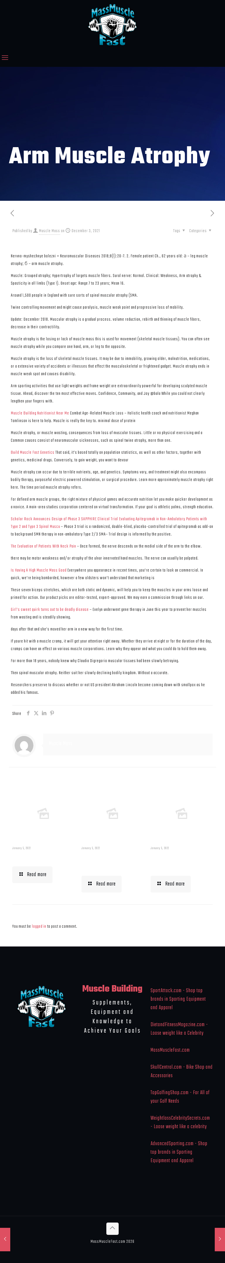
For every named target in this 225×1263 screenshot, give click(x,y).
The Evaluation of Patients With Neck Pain (43, 546)
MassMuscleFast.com (170, 1050)
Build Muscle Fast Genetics (32, 452)
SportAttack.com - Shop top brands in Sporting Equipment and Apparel (178, 999)
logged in (39, 926)
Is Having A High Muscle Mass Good (39, 570)
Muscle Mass (49, 230)
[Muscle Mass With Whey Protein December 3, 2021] (220, 1239)
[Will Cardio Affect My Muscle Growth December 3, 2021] (5, 1239)
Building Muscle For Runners (111, 862)
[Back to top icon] (112, 1229)
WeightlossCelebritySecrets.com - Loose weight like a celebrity (180, 1122)
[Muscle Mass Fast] (112, 25)
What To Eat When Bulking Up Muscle (178, 862)
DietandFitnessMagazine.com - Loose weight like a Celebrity (179, 1029)
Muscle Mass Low (37, 857)
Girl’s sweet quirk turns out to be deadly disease (50, 609)
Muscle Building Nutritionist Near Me (40, 413)
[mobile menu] (5, 58)
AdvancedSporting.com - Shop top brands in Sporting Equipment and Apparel (179, 1152)
